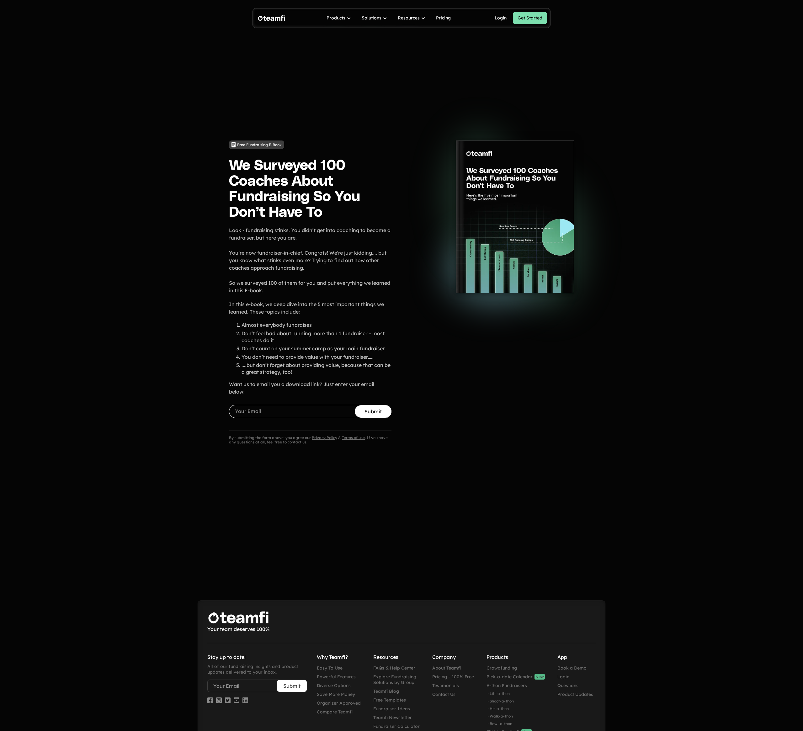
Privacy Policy (324, 437)
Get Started (530, 18)
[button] (339, 18)
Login (501, 18)
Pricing (443, 18)
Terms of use (353, 437)
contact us (297, 442)
